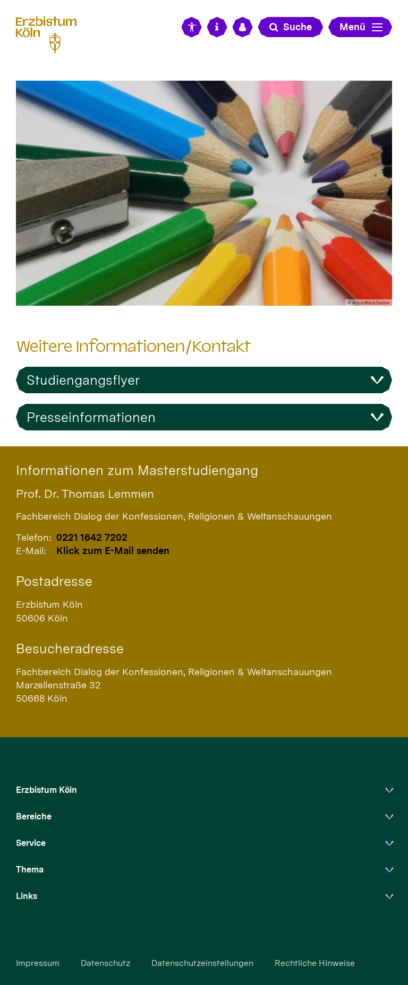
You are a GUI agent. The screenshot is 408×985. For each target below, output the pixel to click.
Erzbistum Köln (46, 790)
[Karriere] (243, 27)
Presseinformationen (91, 417)
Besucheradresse (70, 648)
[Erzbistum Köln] (50, 33)
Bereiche (34, 816)
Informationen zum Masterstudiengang (137, 470)
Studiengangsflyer (83, 380)
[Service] (217, 27)
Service (31, 843)
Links (26, 896)
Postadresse (54, 581)
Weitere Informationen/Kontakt (133, 347)
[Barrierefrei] (192, 27)
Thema (30, 870)
